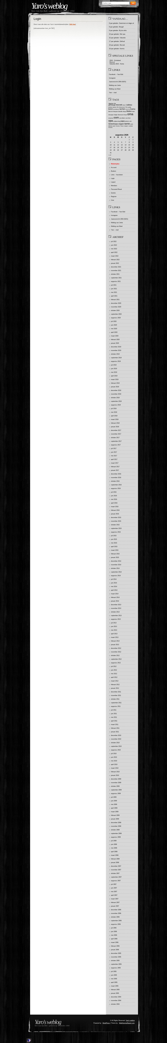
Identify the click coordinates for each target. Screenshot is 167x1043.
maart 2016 (114, 506)
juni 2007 (114, 888)
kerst (110, 109)
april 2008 (114, 851)
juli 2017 (113, 448)
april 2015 (114, 546)
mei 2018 (114, 412)
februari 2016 (115, 510)
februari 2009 (115, 815)
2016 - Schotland (115, 60)
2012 (112, 104)
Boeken (113, 171)
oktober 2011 (115, 699)
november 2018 (116, 394)
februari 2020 (115, 339)
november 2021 (116, 270)
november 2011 (116, 695)
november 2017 (116, 434)
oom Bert (128, 118)
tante (127, 123)
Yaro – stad (112, 92)
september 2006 (116, 920)
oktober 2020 (115, 310)
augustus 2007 (116, 880)
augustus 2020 (116, 318)
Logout (113, 182)
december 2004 (116, 997)
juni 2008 (114, 844)
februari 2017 (115, 466)
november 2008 (116, 826)
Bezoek (122, 45)
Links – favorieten (117, 175)
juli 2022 (113, 241)
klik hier (72, 24)
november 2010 (116, 739)
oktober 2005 (115, 960)
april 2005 (114, 982)
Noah (125, 114)
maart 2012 (114, 681)
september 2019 (116, 358)
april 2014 (114, 590)
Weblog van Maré (114, 89)
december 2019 (116, 347)
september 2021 (116, 278)
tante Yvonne (116, 126)
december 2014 (116, 561)
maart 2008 (114, 855)
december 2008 (116, 822)
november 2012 (116, 652)
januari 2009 (115, 819)
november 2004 (116, 1000)
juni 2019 (114, 368)
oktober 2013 (115, 612)
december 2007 (116, 866)
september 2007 (116, 877)
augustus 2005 (116, 968)
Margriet (115, 111)
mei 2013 (114, 630)
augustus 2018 (116, 405)
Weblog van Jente (115, 85)
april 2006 (114, 939)
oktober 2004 (115, 1004)
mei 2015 (114, 543)
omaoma (110, 118)
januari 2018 (115, 427)
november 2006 (116, 913)
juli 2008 (113, 841)
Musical (112, 62)
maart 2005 (114, 986)
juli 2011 (113, 710)
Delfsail (122, 41)
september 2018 (116, 401)
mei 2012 (114, 673)
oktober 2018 (115, 397)
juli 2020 (113, 321)
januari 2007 (115, 906)
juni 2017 (114, 452)
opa (110, 120)
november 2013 (116, 608)
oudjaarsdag (116, 121)
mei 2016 (114, 499)
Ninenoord (120, 114)
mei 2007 (114, 891)
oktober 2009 (115, 786)
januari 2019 (115, 387)
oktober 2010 (115, 742)
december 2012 (116, 648)
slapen (121, 124)
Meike (129, 111)
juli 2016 (113, 492)
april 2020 (114, 332)
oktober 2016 (115, 481)
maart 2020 (114, 336)
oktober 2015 (115, 525)
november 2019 (116, 350)
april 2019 (114, 376)
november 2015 (116, 521)
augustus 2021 (116, 281)
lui (129, 109)
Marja (124, 111)
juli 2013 (113, 623)
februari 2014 (115, 597)
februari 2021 (115, 299)
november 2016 (116, 477)
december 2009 (116, 779)
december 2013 (116, 604)
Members (114, 185)
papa (123, 121)
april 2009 (114, 808)
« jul (109, 155)
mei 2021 (114, 292)
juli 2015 (113, 535)
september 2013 (116, 615)
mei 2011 (114, 717)
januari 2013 (115, 644)
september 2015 (116, 528)
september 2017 (116, 441)
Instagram (112, 78)
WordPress (106, 1023)
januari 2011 (115, 732)
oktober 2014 (115, 568)
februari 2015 (115, 554)
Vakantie (123, 38)
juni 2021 (114, 289)
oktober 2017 (115, 437)
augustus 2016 (116, 488)
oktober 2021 (115, 274)
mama (132, 109)
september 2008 (116, 833)
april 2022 (114, 252)
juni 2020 (114, 325)
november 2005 (116, 957)
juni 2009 (114, 801)
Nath (133, 111)
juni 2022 (114, 245)
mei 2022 (114, 249)
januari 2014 (115, 601)
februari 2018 (115, 423)
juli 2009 (113, 797)
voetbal (131, 126)
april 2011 (114, 721)
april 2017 (114, 459)
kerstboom (116, 109)
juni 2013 (114, 626)
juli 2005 (113, 971)
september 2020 (116, 314)
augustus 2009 (116, 793)
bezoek (119, 105)
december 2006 (116, 910)
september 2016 (116, 485)
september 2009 (116, 790)
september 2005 (116, 964)
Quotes (113, 193)
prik (131, 121)
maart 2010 (114, 768)
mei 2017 (114, 456)
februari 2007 (115, 902)
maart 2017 (114, 463)
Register (113, 196)
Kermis (122, 48)
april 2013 (114, 634)
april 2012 (114, 677)
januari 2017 (115, 470)
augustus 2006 (116, 924)
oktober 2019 (115, 354)
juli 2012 (113, 666)
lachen (122, 109)
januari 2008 (115, 862)
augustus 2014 (116, 575)
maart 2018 (114, 419)
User (112, 200)
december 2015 (116, 517)
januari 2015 (115, 557)
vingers (126, 126)
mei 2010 (114, 761)
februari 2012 (115, 684)
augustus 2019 (116, 361)
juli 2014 (113, 579)
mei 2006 (114, 935)
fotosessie (122, 107)
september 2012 (116, 659)
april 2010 (114, 764)
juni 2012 (114, 670)
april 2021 (114, 296)
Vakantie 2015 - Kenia (117, 64)
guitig (129, 107)
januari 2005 (115, 993)
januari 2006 (115, 950)
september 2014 (116, 572)
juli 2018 (113, 408)
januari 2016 (115, 514)
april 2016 (114, 503)
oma (130, 114)
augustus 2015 (116, 532)
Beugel (121, 27)
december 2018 (116, 390)
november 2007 (116, 870)
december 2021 (116, 267)
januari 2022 (115, 263)
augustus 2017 (116, 445)
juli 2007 (113, 884)
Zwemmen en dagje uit (126, 23)
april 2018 (114, 416)
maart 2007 (114, 899)
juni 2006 (114, 931)
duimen (114, 107)
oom (116, 117)
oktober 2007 (115, 873)
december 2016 (116, 474)
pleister (127, 121)
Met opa (122, 34)
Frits (126, 107)
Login (113, 178)
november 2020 (116, 307)
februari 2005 (115, 989)
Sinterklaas (113, 124)
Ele (118, 107)
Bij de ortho (123, 30)
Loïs (127, 109)
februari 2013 (115, 641)
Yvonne (110, 127)
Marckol (110, 111)
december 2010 (116, 735)
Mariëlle (120, 111)
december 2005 (116, 953)
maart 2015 (114, 550)
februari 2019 (115, 383)
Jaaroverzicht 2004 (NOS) (117, 82)
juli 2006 (113, 928)
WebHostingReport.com (127, 1023)
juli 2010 (113, 753)
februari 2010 (115, 772)
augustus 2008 (116, 837)
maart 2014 (114, 594)
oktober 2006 (115, 917)
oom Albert (122, 118)
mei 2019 (114, 372)
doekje (110, 107)
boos (124, 105)
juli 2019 (113, 365)
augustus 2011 (116, 706)
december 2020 (116, 303)
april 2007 (114, 895)
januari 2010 (115, 775)
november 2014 (116, 565)
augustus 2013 (116, 619)
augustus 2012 (116, 663)
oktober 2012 (115, 655)
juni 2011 (114, 713)
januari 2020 (115, 343)
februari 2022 (115, 259)
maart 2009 (114, 811)
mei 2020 (114, 328)
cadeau (129, 105)
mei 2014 (114, 586)
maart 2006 (114, 942)
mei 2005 (114, 979)
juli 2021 (113, 285)
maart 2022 (114, 256)
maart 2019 (114, 379)
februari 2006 (115, 946)
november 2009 (116, 782)
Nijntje (115, 114)
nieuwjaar (111, 114)
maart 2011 (114, 724)
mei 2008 (114, 848)
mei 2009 (114, 804)
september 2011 (116, 703)
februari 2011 (115, 728)
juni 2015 (114, 539)
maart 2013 (114, 637)
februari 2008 (115, 859)
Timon (122, 126)
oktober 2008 (115, 830)
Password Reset (116, 189)
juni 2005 (114, 975)
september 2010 (116, 746)
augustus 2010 (116, 750)
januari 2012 (115, 688)
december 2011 (116, 692)
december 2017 (116, 430)
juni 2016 (114, 496)
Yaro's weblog (49, 5)
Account (113, 167)
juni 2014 (114, 583)
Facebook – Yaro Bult (116, 74)
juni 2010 (114, 757)
